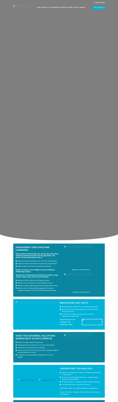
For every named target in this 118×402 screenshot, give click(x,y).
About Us (45, 7)
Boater (64, 7)
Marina (70, 7)
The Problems (55, 7)
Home (39, 7)
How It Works (79, 7)
